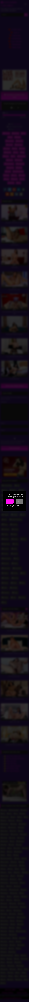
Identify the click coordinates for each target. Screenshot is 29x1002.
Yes (10, 501)
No (19, 501)
